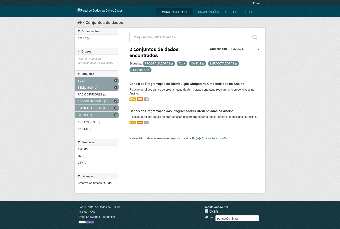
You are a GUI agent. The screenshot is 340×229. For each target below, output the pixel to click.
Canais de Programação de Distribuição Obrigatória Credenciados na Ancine (186, 83)
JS (146, 99)
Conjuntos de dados (174, 12)
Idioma (208, 217)
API (193, 138)
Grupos (231, 12)
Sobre (248, 12)
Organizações (208, 12)
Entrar (257, 3)
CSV (132, 99)
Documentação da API (214, 138)
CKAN (211, 211)
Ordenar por (218, 49)
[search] (254, 37)
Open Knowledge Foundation (97, 217)
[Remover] (172, 63)
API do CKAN (87, 212)
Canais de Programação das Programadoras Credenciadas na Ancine (181, 111)
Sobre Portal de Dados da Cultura (100, 207)
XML (140, 99)
